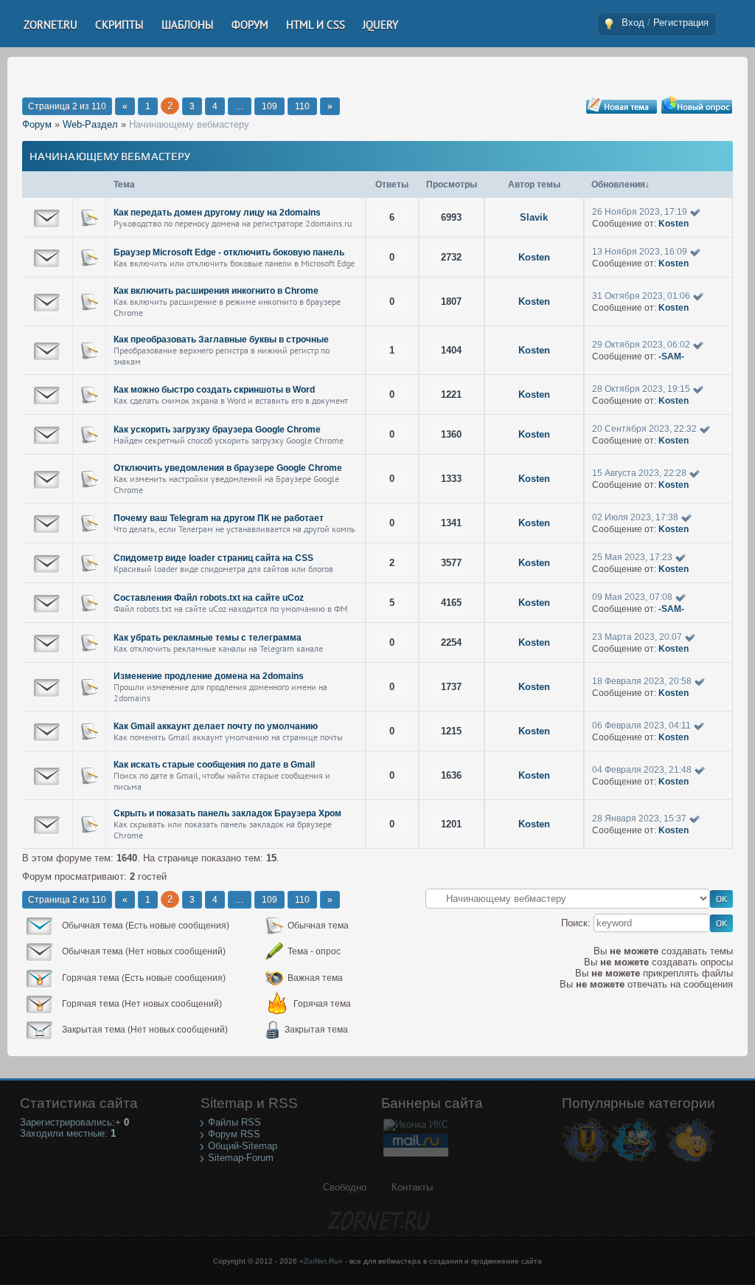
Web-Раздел (90, 124)
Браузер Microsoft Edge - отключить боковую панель (229, 252)
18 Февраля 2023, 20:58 (642, 681)
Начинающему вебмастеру (189, 124)
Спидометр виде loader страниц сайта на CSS (213, 558)
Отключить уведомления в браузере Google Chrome (228, 468)
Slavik (534, 217)
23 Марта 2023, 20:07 (637, 637)
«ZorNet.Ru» (321, 1261)
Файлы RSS (234, 1122)
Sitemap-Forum (241, 1157)
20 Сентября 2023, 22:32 (644, 429)
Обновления (618, 184)
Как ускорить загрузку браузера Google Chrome (217, 429)
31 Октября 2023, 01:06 (641, 296)
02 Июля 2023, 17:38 (635, 517)
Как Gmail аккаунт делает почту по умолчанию (216, 726)
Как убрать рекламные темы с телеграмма (208, 638)
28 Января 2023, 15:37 (639, 818)
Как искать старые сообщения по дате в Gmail (214, 764)
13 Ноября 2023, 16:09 (639, 252)
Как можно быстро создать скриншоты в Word (214, 390)
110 (302, 106)
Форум (37, 124)
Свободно (344, 1187)
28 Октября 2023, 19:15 (641, 389)
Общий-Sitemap (242, 1145)
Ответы (391, 184)
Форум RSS (234, 1134)
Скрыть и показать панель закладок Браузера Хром (227, 813)
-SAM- (671, 356)
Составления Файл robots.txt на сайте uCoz (209, 598)
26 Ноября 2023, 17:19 (639, 212)
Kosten (673, 223)
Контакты (412, 1187)
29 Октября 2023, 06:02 (641, 345)
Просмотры (451, 184)
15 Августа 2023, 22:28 (639, 473)
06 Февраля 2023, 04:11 (641, 725)
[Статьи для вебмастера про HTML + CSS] (634, 1161)
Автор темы (534, 184)
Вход (633, 22)
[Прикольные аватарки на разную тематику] (690, 1161)
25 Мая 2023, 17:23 (632, 557)
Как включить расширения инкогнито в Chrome (216, 291)
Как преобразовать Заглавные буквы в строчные (221, 339)
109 (269, 106)
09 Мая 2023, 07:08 (632, 597)
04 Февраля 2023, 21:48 (642, 770)
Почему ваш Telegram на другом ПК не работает (219, 518)
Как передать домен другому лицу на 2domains (217, 212)
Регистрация (681, 22)
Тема (124, 184)
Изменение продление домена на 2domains (209, 676)
